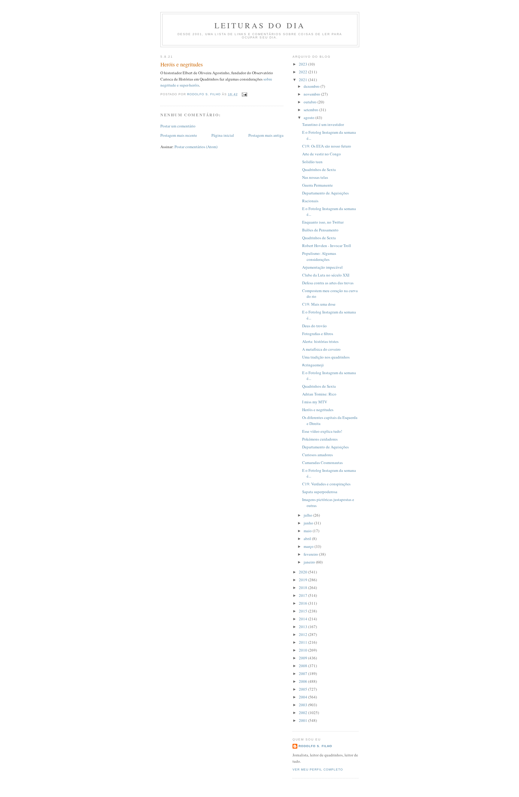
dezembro (312, 86)
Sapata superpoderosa (319, 491)
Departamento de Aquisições (325, 193)
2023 (303, 64)
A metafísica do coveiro (321, 349)
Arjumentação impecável (322, 267)
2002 (303, 712)
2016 (303, 603)
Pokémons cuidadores (320, 439)
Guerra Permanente (317, 185)
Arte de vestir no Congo (321, 154)
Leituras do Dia (259, 25)
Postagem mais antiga (266, 135)
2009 (303, 658)
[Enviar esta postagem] (244, 94)
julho (308, 515)
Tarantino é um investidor (323, 124)
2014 (303, 618)
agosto (309, 117)
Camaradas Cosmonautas (322, 462)
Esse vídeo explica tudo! (322, 431)
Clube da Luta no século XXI (325, 275)
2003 (303, 704)
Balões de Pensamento (320, 230)
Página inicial (222, 135)
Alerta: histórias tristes (320, 341)
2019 (303, 579)
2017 (303, 595)
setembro (311, 109)
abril (308, 538)
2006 (303, 681)
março (309, 546)
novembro (312, 94)
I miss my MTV (314, 402)
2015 (303, 611)
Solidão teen (312, 161)
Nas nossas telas (315, 177)
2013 (303, 626)
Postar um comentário (178, 126)
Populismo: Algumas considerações (319, 256)
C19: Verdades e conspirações (326, 484)
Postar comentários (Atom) (196, 146)
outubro (310, 102)
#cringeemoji (313, 365)
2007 (303, 673)
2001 (303, 720)
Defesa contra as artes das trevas (328, 283)
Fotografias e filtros (317, 333)
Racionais (310, 200)
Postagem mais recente (178, 135)
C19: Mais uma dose (318, 304)
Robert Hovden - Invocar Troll (326, 245)
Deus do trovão (314, 325)
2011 (303, 642)
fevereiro (311, 554)
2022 (303, 72)
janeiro (310, 562)
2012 (303, 634)
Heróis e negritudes (317, 409)
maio (308, 530)
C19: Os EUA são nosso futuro (326, 146)
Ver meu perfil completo (318, 769)
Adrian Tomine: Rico (319, 394)
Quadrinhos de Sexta (319, 169)
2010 (303, 650)
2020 (303, 572)
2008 (303, 665)
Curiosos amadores (317, 454)
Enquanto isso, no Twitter (323, 222)
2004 (303, 697)
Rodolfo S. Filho (315, 746)
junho (309, 523)
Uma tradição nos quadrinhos (326, 357)
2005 (303, 689)
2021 (303, 79)
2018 (303, 587)
